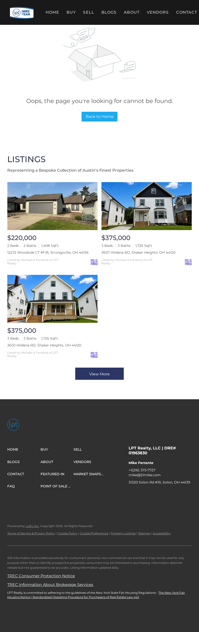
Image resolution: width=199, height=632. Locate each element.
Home (52, 12)
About (132, 12)
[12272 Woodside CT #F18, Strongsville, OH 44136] (52, 206)
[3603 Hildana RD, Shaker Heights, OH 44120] (52, 299)
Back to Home (100, 116)
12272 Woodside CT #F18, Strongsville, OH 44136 (48, 252)
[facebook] (132, 493)
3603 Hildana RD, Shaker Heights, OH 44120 (44, 345)
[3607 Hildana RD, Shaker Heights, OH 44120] (146, 206)
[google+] (132, 503)
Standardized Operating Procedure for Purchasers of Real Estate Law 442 (86, 597)
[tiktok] (180, 493)
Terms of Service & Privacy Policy (31, 533)
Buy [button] (71, 12)
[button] (21, 12)
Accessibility (162, 533)
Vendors (158, 12)
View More (99, 374)
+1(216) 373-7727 (142, 470)
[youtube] (171, 493)
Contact (186, 12)
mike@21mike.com (145, 475)
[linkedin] (142, 493)
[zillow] (151, 493)
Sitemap (144, 533)
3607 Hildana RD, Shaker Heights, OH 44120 (138, 252)
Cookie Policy (67, 533)
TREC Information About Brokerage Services (50, 584)
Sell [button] (88, 12)
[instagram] (161, 493)
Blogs (109, 12)
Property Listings (123, 533)
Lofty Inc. (32, 526)
